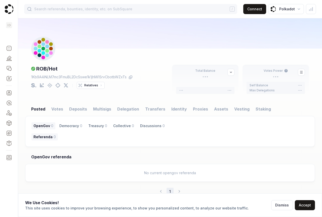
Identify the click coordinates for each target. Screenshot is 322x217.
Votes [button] (57, 109)
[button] (9, 48)
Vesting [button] (242, 109)
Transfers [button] (155, 109)
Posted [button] (38, 109)
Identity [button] (179, 109)
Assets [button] (221, 109)
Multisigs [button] (102, 109)
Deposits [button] (78, 109)
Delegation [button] (128, 109)
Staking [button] (263, 109)
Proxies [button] (200, 109)
